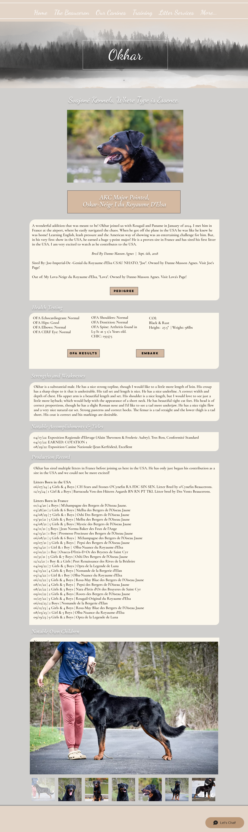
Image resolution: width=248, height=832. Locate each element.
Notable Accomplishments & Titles (67, 426)
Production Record (51, 457)
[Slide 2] (124, 80)
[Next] (227, 55)
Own (55, 631)
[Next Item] (211, 708)
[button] (150, 353)
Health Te (42, 307)
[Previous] (21, 55)
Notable (40, 631)
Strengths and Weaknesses (58, 375)
